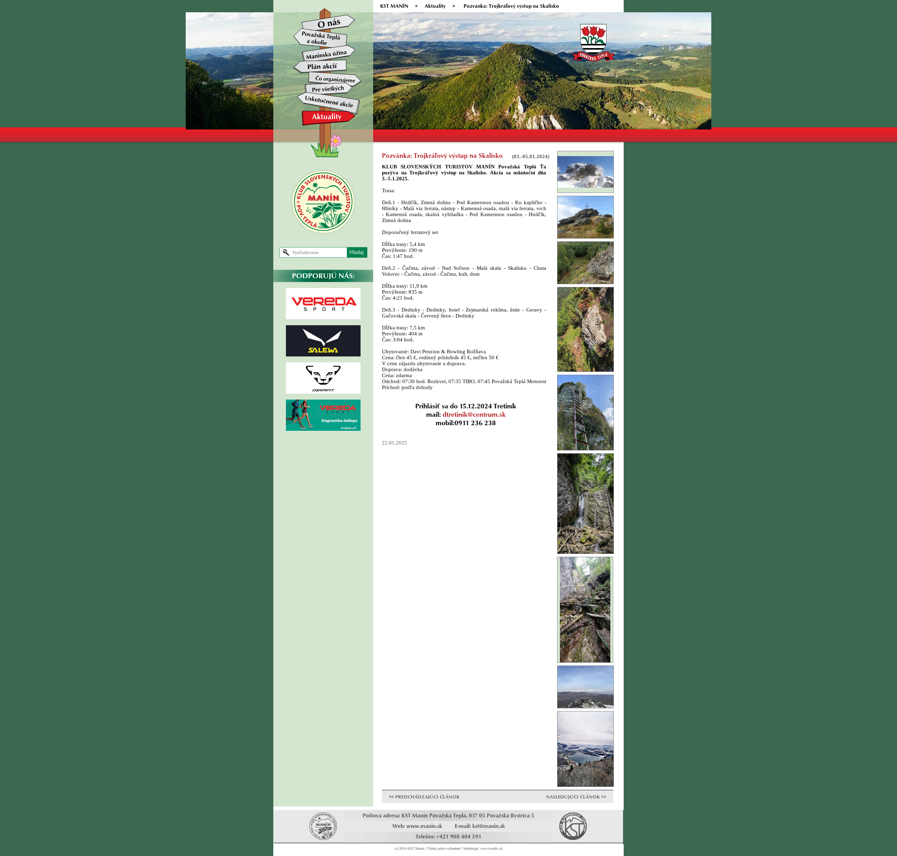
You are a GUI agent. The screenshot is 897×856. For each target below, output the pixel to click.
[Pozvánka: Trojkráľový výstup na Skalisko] (585, 171)
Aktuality (435, 6)
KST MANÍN (394, 6)
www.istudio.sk (491, 848)
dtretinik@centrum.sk (474, 414)
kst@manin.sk (488, 826)
